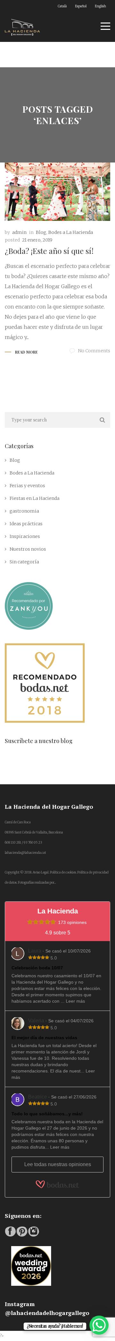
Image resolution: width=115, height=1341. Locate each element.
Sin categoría (24, 562)
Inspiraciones (25, 536)
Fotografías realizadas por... (37, 882)
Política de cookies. (63, 872)
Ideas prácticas (26, 524)
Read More (26, 352)
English (100, 6)
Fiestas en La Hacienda (34, 498)
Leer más (75, 1001)
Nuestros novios (28, 549)
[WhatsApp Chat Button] (99, 1325)
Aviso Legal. (41, 872)
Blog (41, 232)
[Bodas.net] (57, 1184)
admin (19, 232)
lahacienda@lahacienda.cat (25, 853)
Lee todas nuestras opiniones (57, 1164)
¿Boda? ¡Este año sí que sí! (49, 251)
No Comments (94, 351)
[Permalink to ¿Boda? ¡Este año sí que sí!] (57, 192)
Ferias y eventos (27, 485)
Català (62, 6)
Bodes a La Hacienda (70, 232)
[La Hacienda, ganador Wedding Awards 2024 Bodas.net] (31, 1251)
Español (81, 6)
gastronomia (24, 511)
